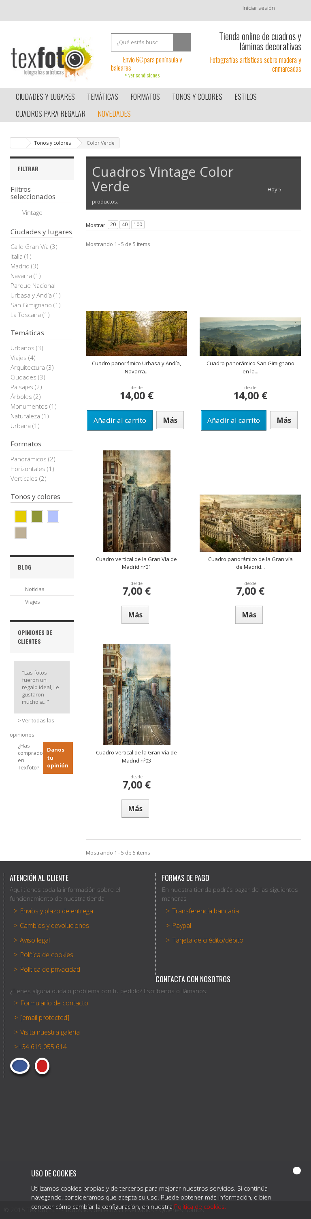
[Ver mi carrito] (292, 9)
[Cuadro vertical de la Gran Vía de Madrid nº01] (136, 501)
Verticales (25, 478)
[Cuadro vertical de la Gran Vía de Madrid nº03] (136, 694)
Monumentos (30, 406)
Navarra (22, 276)
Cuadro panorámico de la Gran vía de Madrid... (250, 563)
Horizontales (29, 469)
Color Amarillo (21, 516)
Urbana (21, 426)
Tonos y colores (52, 142)
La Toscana (27, 315)
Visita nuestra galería (50, 1032)
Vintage (32, 212)
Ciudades (24, 377)
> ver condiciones (142, 74)
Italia (17, 256)
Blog (24, 567)
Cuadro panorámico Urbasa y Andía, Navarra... (136, 367)
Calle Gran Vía (30, 246)
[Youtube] (42, 1066)
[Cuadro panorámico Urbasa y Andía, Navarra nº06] (136, 333)
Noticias (35, 589)
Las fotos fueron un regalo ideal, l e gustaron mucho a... (40, 687)
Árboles (22, 396)
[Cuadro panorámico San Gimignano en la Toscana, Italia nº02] (250, 336)
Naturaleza (26, 416)
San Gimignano (32, 305)
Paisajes (23, 387)
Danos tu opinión (57, 757)
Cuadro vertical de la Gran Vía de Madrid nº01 (136, 563)
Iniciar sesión (259, 7)
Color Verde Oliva (37, 516)
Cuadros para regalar (50, 113)
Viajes (19, 357)
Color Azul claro (53, 516)
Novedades (114, 113)
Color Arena (21, 533)
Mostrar (95, 225)
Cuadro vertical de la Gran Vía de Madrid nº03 (136, 756)
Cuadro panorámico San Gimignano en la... (250, 367)
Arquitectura (29, 367)
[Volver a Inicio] (18, 143)
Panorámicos (29, 459)
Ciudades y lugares (45, 96)
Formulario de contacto (54, 1003)
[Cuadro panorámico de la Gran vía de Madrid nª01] (250, 523)
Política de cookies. (200, 1206)
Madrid (21, 266)
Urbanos (23, 348)
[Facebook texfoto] (20, 1066)
